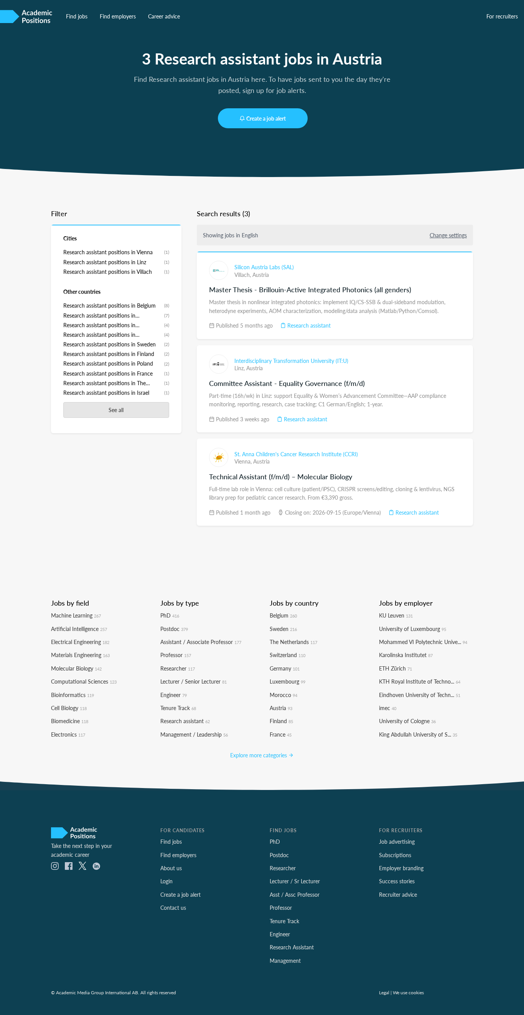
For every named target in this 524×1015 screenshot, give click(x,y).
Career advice (164, 16)
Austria (260, 274)
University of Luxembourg (412, 629)
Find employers (118, 16)
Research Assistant (292, 947)
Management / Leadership (194, 734)
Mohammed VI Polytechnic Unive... (423, 642)
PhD (169, 615)
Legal (384, 992)
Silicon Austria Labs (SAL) (264, 267)
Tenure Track (178, 708)
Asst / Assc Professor (295, 894)
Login (166, 881)
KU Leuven (396, 615)
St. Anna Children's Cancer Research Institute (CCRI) (296, 454)
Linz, (240, 368)
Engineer (173, 695)
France (281, 734)
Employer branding (401, 868)
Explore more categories (259, 755)
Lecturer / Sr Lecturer (295, 881)
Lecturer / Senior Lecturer (193, 681)
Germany (285, 668)
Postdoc (174, 629)
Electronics (68, 734)
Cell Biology (69, 708)
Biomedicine (69, 721)
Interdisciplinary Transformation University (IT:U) (291, 360)
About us (171, 868)
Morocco (283, 695)
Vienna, (243, 461)
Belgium (283, 615)
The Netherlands (293, 642)
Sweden (283, 629)
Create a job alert (266, 118)
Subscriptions (395, 855)
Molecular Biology (76, 668)
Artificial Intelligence (79, 629)
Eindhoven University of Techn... (419, 695)
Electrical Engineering (80, 642)
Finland (281, 721)
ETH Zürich (395, 668)
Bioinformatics (72, 695)
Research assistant (308, 325)
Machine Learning (76, 615)
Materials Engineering (80, 655)
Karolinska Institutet (406, 655)
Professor (175, 655)
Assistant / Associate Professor (200, 642)
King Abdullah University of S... (418, 734)
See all (116, 410)
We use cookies (408, 992)
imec (387, 708)
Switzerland (287, 655)
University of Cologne (407, 721)
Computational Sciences (84, 681)
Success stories (397, 881)
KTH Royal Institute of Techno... (419, 681)
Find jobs (76, 16)
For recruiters (502, 16)
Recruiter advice (398, 894)
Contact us (173, 907)
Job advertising (397, 841)
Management (285, 960)
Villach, (243, 274)
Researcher (177, 668)
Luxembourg (287, 681)
